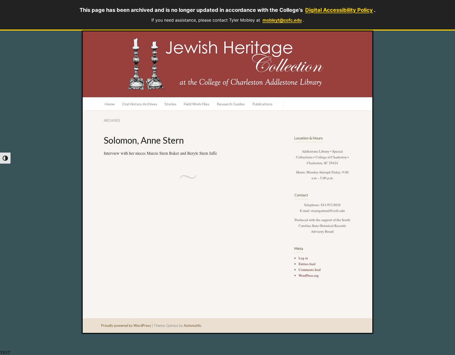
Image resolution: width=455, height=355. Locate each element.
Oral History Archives (139, 104)
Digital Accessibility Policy (339, 10)
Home (110, 104)
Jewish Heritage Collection (227, 64)
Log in (303, 258)
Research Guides (231, 104)
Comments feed (310, 269)
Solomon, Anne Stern (144, 140)
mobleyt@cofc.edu (282, 20)
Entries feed (307, 263)
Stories (170, 104)
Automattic (192, 325)
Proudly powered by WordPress (126, 325)
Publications (262, 104)
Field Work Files (196, 104)
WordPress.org (309, 275)
